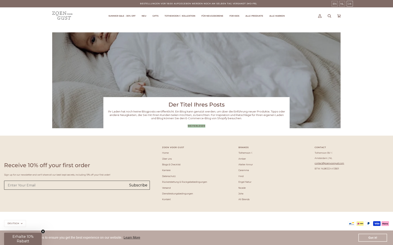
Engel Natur (244, 181)
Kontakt (166, 199)
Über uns (167, 158)
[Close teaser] (43, 231)
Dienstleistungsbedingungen (177, 193)
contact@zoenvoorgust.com (329, 163)
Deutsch (14, 223)
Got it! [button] (372, 237)
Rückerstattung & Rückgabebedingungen (184, 181)
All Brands (244, 199)
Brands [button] (243, 147)
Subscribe (138, 185)
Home (165, 152)
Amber (242, 158)
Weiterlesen (196, 126)
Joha (240, 193)
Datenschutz (169, 176)
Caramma (243, 170)
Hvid (241, 176)
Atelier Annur (245, 164)
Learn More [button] (132, 237)
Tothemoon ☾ (245, 152)
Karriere (166, 170)
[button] (179, 16)
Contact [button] (320, 147)
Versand (166, 187)
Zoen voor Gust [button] (173, 147)
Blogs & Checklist (171, 164)
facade (242, 187)
